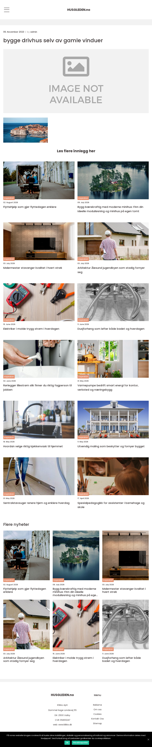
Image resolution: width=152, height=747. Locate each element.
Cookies (97, 714)
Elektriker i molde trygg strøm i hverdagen (31, 329)
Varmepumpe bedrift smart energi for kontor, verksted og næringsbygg (107, 388)
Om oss (98, 709)
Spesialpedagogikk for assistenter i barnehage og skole (110, 505)
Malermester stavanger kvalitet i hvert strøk (32, 268)
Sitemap (97, 723)
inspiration (9, 198)
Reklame (97, 704)
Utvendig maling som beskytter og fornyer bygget (111, 446)
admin (33, 32)
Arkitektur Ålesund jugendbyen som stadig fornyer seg (111, 270)
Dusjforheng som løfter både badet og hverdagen (110, 329)
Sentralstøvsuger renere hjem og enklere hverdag (36, 503)
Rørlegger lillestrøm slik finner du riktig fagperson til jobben (37, 388)
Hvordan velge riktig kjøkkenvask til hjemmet (33, 446)
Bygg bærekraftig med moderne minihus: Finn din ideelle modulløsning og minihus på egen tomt (110, 209)
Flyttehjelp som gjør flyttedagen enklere (29, 207)
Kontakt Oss (97, 718)
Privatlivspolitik (80, 742)
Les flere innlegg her (76, 151)
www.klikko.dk (65, 724)
